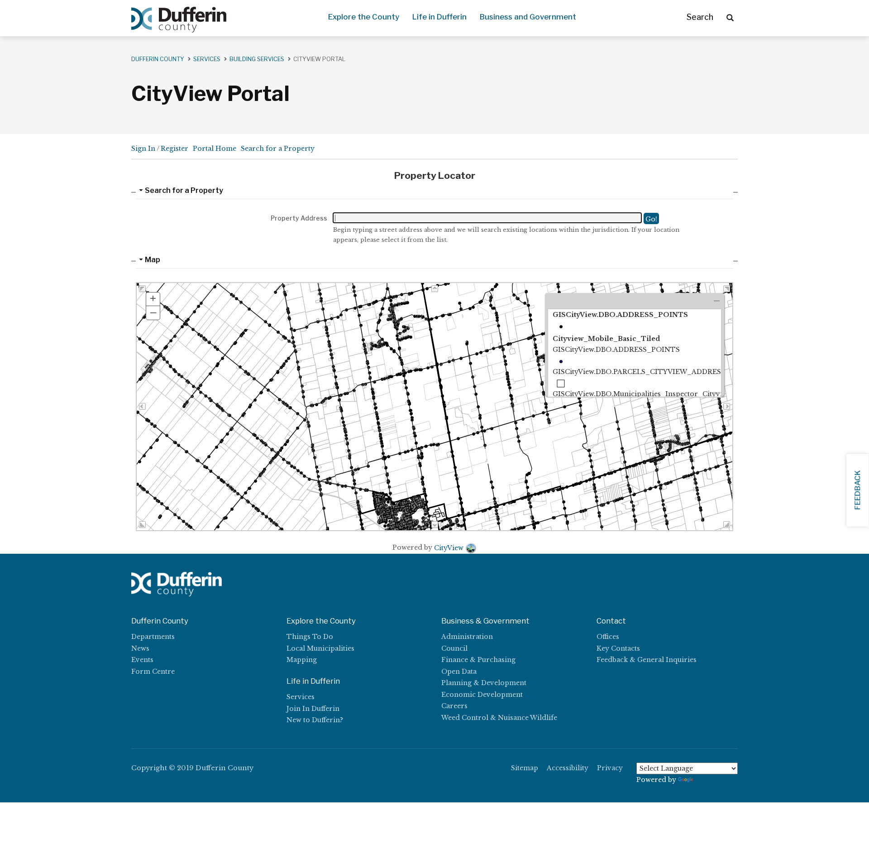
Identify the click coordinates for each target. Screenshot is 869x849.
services (206, 59)
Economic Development (482, 695)
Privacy (610, 768)
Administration (467, 637)
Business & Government (485, 620)
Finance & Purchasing (478, 660)
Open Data (459, 671)
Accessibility (567, 768)
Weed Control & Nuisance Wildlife (499, 718)
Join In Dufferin (312, 709)
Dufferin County (157, 59)
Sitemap (524, 768)
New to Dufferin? (314, 720)
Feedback (857, 490)
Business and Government (528, 16)
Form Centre (153, 671)
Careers (454, 706)
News (140, 648)
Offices (608, 637)
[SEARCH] (730, 17)
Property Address (299, 218)
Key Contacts (618, 648)
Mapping (301, 660)
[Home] (178, 20)
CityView (448, 548)
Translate (710, 780)
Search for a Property (278, 148)
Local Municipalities (320, 648)
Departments (153, 637)
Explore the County (363, 16)
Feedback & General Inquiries (647, 660)
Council (454, 648)
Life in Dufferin (439, 16)
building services (256, 59)
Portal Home (214, 148)
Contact (611, 620)
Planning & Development (483, 683)
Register (174, 148)
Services (300, 697)
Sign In (143, 148)
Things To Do (309, 637)
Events (142, 660)
